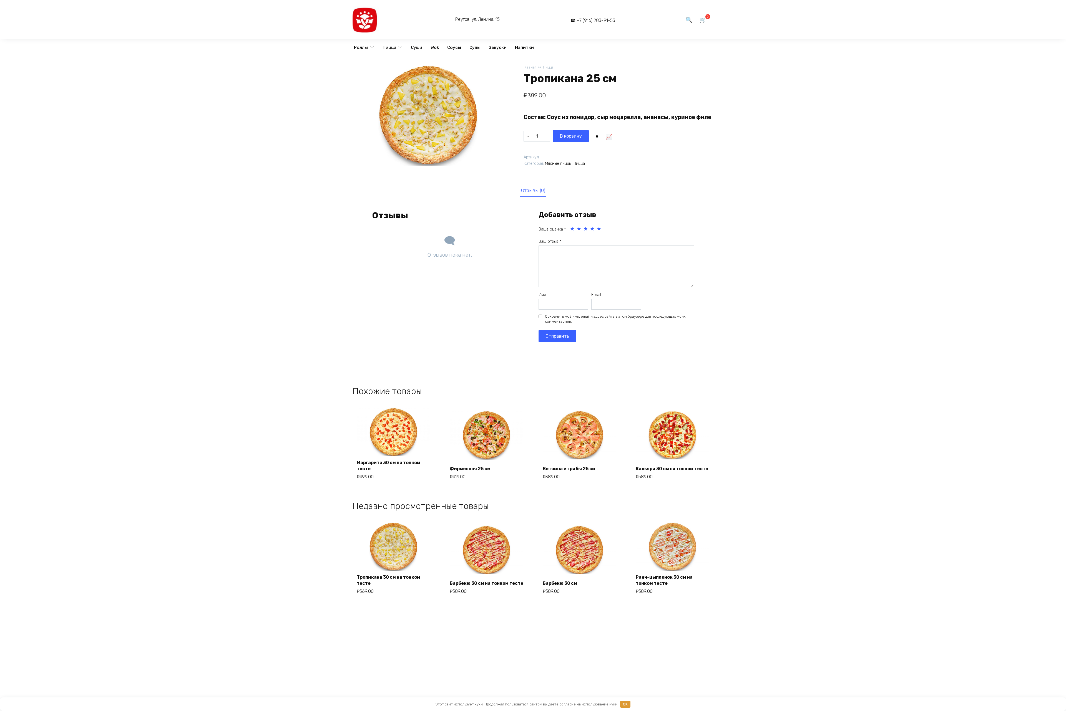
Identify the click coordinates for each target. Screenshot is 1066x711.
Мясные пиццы (558, 163)
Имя (542, 294)
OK (625, 704)
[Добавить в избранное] (597, 136)
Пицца (389, 47)
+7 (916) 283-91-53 (596, 20)
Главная (530, 67)
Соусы (454, 47)
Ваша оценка (552, 229)
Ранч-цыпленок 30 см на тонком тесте (664, 580)
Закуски (498, 47)
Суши (416, 47)
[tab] (533, 190)
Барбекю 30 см (560, 583)
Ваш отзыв (550, 241)
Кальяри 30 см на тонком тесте (672, 468)
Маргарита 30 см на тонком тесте (388, 465)
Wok (435, 47)
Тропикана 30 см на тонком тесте (388, 580)
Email (596, 294)
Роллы (361, 47)
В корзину (571, 136)
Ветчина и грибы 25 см (569, 468)
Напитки (524, 47)
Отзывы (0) (533, 190)
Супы (475, 47)
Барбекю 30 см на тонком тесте (486, 583)
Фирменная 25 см (470, 468)
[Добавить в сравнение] (609, 136)
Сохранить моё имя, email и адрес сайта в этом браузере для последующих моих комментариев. (615, 318)
